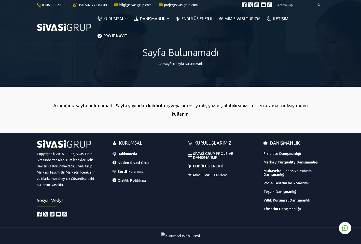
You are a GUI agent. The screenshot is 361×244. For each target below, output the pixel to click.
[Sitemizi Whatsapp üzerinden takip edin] (269, 4)
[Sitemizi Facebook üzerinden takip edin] (244, 4)
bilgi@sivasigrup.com (135, 5)
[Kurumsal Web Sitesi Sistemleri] (180, 236)
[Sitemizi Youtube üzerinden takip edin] (263, 4)
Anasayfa (165, 64)
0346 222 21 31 (54, 5)
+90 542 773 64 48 (92, 5)
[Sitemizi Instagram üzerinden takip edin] (256, 4)
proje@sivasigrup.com (181, 5)
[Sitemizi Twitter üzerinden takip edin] (250, 4)
